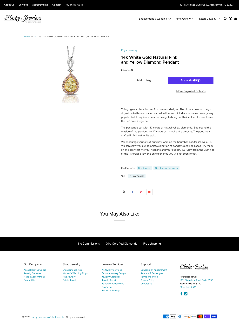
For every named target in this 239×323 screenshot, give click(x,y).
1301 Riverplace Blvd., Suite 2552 (196, 280)
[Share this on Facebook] (133, 192)
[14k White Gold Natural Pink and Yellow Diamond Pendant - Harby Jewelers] (71, 74)
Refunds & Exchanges (152, 273)
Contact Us (29, 280)
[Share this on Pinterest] (141, 192)
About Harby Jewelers (35, 270)
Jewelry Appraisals (111, 276)
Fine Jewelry (144, 168)
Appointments (40, 4)
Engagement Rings (72, 270)
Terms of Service (149, 276)
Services (23, 4)
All (36, 37)
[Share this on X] (124, 192)
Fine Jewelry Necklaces (166, 168)
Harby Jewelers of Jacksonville (47, 317)
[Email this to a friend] (149, 192)
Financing (107, 287)
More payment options (191, 91)
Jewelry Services (32, 273)
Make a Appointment (34, 276)
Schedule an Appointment (154, 270)
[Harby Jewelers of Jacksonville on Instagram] (186, 294)
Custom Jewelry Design (114, 273)
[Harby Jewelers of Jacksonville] (22, 19)
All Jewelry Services (112, 270)
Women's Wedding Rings (75, 273)
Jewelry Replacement (113, 283)
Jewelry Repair (109, 280)
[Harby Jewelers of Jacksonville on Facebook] (181, 294)
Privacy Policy (147, 280)
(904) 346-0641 (74, 4)
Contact (56, 4)
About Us (9, 4)
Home (27, 37)
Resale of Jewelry (111, 290)
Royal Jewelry (129, 50)
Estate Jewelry (207, 18)
